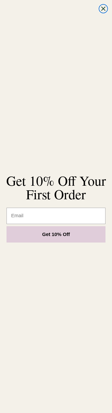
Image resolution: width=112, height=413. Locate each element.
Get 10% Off (56, 234)
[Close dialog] (103, 8)
